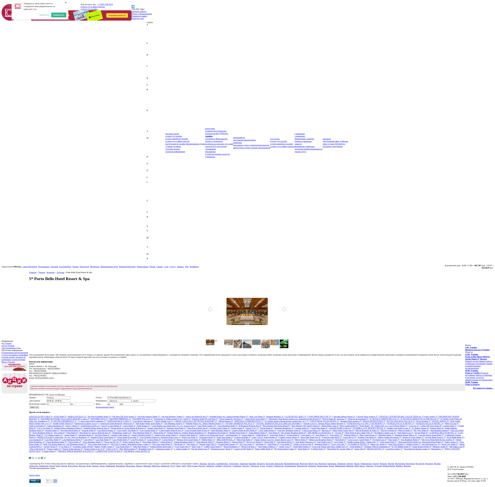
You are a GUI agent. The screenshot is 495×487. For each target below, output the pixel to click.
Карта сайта (34, 475)
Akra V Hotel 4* (72, 426)
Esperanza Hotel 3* (207, 437)
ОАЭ (149, 166)
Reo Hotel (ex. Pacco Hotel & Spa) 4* (95, 433)
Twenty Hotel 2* (51, 447)
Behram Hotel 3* (351, 435)
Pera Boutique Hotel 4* (142, 433)
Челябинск (194, 267)
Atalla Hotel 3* (262, 435)
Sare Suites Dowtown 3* (305, 442)
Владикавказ (44, 267)
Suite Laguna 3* (451, 442)
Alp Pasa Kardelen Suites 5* (99, 416)
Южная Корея (153, 256)
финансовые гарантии (304, 139)
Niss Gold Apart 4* (38, 449)
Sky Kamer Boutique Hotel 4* (293, 433)
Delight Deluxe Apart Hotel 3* (103, 437)
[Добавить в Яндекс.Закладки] (45, 458)
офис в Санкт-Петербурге (334, 144)
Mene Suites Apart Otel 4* (343, 430)
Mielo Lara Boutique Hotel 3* (321, 440)
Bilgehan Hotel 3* (386, 435)
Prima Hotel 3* (167, 442)
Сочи (166, 267)
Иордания (151, 99)
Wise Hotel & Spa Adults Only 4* (359, 433)
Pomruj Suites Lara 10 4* (94, 449)
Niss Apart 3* (393, 440)
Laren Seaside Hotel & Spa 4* (197, 430)
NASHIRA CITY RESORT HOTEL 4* (369, 428)
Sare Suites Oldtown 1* (268, 447)
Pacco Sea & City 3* (112, 442)
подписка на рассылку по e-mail (219, 144)
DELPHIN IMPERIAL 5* (120, 419)
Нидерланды (152, 159)
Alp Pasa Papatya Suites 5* (149, 416)
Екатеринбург (65, 267)
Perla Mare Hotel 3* (151, 442)
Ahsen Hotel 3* (70, 435)
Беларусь (150, 48)
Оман (149, 168)
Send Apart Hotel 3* (388, 442)
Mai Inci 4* (326, 430)
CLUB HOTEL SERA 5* (295, 416)
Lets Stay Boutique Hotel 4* (289, 430)
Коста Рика (151, 124)
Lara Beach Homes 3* (106, 430)
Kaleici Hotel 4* (437, 428)
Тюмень (180, 267)
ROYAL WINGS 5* (440, 421)
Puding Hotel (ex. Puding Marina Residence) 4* (187, 433)
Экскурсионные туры (11, 348)
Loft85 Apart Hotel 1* (213, 447)
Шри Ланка (359, 466)
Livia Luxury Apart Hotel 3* (359, 440)
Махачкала (95, 267)
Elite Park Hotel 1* (141, 447)
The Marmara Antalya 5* (174, 423)
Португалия (152, 175)
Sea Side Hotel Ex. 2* (431, 444)
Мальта (150, 147)
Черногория (152, 233)
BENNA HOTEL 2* (375, 449)
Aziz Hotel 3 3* (336, 435)
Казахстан (151, 113)
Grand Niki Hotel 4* (319, 428)
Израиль (150, 92)
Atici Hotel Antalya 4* (207, 426)
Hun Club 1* (197, 447)
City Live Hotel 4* (45, 428)
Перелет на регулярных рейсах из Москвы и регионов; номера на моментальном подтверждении (479, 361)
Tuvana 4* (339, 433)
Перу (149, 173)
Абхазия (150, 27)
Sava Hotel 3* (340, 442)
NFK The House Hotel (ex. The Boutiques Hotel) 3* (64, 444)
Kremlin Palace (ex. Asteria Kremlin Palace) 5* (229, 416)
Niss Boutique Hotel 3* (410, 440)
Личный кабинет (138, 11)
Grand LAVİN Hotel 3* (244, 449)
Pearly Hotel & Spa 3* (132, 442)
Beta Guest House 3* (368, 435)
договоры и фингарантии (216, 139)
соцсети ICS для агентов (216, 146)
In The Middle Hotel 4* (401, 447)
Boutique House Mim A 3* (406, 435)
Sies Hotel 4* (274, 433)
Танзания (151, 205)
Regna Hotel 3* (238, 442)
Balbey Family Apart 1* (104, 447)
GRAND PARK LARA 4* (340, 428)
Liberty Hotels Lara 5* (164, 421)
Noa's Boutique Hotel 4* (42, 433)
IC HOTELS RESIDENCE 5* (64, 421)
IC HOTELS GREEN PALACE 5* (384, 419)
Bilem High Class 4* (330, 426)
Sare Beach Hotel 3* (285, 442)
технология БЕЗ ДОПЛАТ (216, 134)
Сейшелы (151, 191)
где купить (275, 139)
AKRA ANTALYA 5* (77, 416)
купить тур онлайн (89, 9)
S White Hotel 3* (318, 449)
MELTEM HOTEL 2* (226, 440)
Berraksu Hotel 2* (322, 444)
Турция (150, 210)
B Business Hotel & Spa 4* (250, 426)
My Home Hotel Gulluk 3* (285, 449)
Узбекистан (152, 214)
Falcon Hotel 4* (266, 428)
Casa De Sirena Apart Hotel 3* (431, 435)
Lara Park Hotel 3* (103, 440)
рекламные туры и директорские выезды (251, 145)
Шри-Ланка (152, 245)
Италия (150, 108)
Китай (149, 122)
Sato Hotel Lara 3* (325, 442)
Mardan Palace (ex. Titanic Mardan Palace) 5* (205, 423)
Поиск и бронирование (141, 14)
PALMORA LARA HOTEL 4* (137, 451)
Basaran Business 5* (275, 416)
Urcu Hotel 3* (286, 444)
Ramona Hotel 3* (224, 442)
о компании (300, 134)
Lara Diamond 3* (36, 440)
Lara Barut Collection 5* (143, 421)
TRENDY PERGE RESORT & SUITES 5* (76, 451)
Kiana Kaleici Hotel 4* (421, 447)
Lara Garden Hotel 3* (149, 430)
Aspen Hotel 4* (248, 435)
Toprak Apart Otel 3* (208, 444)
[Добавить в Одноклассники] (36, 458)
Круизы (82, 466)
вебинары (237, 143)
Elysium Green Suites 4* (220, 428)
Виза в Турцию (8, 362)
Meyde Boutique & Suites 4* (367, 430)
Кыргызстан (152, 129)
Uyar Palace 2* (65, 447)
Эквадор (150, 249)
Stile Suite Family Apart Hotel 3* (149, 423)
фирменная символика (305, 146)
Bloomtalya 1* (437, 449)
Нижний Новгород (127, 267)
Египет (150, 87)
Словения (151, 198)
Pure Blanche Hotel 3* (206, 442)
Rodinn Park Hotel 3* (239, 433)
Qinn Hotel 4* (72, 433)
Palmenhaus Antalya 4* (121, 433)
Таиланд (150, 203)
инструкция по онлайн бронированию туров (185, 144)
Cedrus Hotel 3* (450, 426)
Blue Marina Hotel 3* (128, 449)
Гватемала (151, 69)
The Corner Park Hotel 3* (98, 444)
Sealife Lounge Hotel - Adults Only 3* (363, 442)
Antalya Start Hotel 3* (189, 435)
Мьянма (150, 154)
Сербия (150, 194)
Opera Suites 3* (74, 442)
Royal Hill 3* (270, 442)
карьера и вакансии (303, 141)
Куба (149, 126)
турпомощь (210, 157)
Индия (149, 94)
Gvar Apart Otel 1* (183, 447)
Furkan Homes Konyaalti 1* (162, 447)
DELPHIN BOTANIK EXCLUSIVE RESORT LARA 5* (65, 419)
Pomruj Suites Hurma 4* (73, 449)
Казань (76, 267)
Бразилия (151, 52)
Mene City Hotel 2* (379, 444)
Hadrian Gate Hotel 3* (367, 437)
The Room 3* (179, 444)
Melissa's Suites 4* (440, 447)
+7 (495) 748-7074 (105, 4)
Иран (149, 101)
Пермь (152, 267)
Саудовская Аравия (155, 184)
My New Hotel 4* (421, 430)
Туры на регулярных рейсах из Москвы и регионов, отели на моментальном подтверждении (478, 375)
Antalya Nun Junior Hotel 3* (166, 435)
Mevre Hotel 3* (301, 440)
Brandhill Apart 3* (146, 449)
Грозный (54, 267)
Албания (150, 34)
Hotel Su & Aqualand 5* (358, 419)
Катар (149, 117)
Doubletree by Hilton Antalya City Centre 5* (172, 419)
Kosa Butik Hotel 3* (455, 437)
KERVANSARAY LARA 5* (119, 421)
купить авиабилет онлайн (176, 139)
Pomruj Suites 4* (54, 449)
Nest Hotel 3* (340, 440)
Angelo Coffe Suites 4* (120, 435)
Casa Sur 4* (414, 426)
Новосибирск (143, 267)
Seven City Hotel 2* (449, 444)
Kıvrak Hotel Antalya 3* (436, 437)
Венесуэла (151, 62)
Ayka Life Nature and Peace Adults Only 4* (330, 447)
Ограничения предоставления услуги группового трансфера (15, 354)
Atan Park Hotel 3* (278, 435)
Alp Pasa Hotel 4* (102, 435)
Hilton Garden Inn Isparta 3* (389, 437)
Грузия (149, 75)
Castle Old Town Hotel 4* (431, 426)
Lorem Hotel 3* (168, 440)
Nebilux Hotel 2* (413, 444)
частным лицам (172, 134)
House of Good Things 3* (413, 437)
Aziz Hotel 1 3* (307, 435)
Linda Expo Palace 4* (311, 430)
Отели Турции (8, 346)
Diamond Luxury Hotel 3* (222, 449)
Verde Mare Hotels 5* (302, 447)
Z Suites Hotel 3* (49, 451)
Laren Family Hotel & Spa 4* (171, 430)
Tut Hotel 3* (261, 444)
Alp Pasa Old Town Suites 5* (124, 416)
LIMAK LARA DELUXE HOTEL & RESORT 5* (196, 421)
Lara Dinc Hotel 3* (53, 440)
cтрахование (210, 149)
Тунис (149, 208)
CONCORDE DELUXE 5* (319, 416)
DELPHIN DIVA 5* (99, 419)
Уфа (186, 267)
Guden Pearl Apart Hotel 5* (256, 419)
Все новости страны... (483, 388)
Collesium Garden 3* (164, 449)
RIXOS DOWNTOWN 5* (374, 421)
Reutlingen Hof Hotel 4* (218, 433)
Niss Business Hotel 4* (439, 430)
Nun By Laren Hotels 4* (111, 426)
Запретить (44, 15)
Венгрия (150, 59)
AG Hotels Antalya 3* (54, 435)
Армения (151, 41)
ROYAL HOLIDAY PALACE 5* (401, 421)
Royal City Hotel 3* (255, 442)
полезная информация (175, 152)
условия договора (173, 146)
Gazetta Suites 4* (302, 428)
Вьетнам (150, 64)
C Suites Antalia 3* (182, 449)
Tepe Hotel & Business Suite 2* (417, 449)
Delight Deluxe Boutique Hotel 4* (68, 428)
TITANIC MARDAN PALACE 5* (240, 423)
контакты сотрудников (333, 146)
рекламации (210, 152)
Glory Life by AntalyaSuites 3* (265, 437)
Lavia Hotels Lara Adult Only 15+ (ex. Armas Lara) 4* (173, 426)
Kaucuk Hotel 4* (89, 430)
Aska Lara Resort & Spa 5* (197, 416)
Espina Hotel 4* (237, 428)
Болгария (151, 50)
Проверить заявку (139, 16)
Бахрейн (150, 45)
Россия (150, 180)
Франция (151, 224)
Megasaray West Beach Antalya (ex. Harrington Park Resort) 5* (295, 419)
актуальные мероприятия (244, 140)
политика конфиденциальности (309, 149)
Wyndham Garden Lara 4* (385, 433)
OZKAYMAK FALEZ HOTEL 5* (324, 421)
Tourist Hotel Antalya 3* (228, 444)
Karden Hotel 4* (52, 430)
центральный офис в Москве (335, 141)
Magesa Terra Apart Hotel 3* (188, 440)
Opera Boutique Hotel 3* (56, 442)
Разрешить (58, 15)
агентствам (210, 129)
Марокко (150, 150)
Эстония (150, 252)
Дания (149, 80)
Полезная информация (13, 350)
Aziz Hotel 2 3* (322, 435)
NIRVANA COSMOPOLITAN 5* (249, 421)
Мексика (150, 152)
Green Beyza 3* (349, 437)
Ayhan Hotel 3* (293, 435)
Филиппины (152, 219)
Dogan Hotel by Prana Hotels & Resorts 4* (128, 428)
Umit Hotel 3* (273, 444)
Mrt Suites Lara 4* (457, 447)
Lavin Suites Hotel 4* (267, 430)
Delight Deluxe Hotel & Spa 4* (97, 428)
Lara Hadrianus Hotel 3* (72, 440)
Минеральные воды (109, 267)
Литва (149, 136)
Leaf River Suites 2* (394, 449)
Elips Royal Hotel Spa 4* (197, 428)
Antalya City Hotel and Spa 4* (211, 435)
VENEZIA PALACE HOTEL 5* (400, 423)
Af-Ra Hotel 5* (60, 416)
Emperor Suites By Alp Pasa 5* (205, 419)
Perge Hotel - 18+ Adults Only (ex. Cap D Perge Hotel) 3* (383, 426)
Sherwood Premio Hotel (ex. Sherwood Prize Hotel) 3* (420, 442)
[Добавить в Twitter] (39, 458)
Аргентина (151, 38)
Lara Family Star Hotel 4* (127, 430)
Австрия (150, 29)
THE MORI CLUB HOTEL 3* (320, 433)
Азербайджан (152, 31)
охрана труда (300, 152)
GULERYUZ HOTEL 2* (358, 444)
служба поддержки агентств (217, 154)
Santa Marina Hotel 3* (258, 433)
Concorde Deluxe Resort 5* (343, 416)
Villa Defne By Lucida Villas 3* (340, 449)
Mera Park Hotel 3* (245, 440)
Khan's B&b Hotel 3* (264, 449)
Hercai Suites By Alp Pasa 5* (335, 419)
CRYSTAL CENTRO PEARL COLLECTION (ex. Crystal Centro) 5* (408, 416)
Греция (150, 73)
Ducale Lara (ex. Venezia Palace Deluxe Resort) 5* (325, 423)
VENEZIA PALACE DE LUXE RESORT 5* (366, 423)
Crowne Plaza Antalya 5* (367, 416)
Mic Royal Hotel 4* (389, 430)
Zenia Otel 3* (360, 449)
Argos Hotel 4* (129, 426)
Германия (151, 71)
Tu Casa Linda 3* (247, 444)
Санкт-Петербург (29, 267)
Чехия (149, 235)
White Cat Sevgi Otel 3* (304, 444)
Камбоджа (151, 115)
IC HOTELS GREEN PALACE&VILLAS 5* (420, 419)
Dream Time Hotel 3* (157, 428)
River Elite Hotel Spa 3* (311, 437)
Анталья (60, 272)
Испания (150, 106)
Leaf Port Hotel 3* (138, 440)
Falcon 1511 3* (252, 428)
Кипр (149, 120)
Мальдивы (151, 145)
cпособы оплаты (172, 149)
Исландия (151, 103)
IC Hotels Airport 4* (420, 428)
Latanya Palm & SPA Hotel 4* (244, 430)
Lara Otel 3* (89, 440)
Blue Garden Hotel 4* (349, 426)
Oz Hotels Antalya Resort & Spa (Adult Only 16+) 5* (287, 421)
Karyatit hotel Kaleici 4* (71, 430)
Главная (32, 272)
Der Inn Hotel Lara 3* (200, 449)
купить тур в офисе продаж (93, 7)
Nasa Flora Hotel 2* (396, 444)
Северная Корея (153, 187)
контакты (327, 139)
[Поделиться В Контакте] (42, 458)
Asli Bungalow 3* (233, 435)
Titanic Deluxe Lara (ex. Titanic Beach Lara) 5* (273, 440)
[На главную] (10, 20)
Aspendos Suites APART (83, 447)
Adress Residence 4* (55, 426)
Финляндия (152, 221)
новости (298, 144)
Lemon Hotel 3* (154, 440)
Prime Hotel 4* (160, 433)
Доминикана (152, 82)
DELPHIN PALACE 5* (143, 419)
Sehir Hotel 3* (304, 449)
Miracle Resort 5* (226, 421)
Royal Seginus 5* (423, 421)
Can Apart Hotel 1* (124, 447)
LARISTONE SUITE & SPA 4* (109, 451)
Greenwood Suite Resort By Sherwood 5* (117, 423)
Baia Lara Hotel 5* (257, 416)
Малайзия (151, 143)
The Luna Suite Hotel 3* (162, 444)
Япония (150, 263)
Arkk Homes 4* (143, 426)
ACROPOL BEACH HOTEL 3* (443, 433)
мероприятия (239, 138)
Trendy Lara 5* (285, 447)
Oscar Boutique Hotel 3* (93, 442)
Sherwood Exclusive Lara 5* (86, 423)
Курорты (51, 272)
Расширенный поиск (105, 407)
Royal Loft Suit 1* (249, 447)
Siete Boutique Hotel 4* (221, 430)
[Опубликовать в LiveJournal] (33, 458)
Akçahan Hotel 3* (86, 435)
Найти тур (34, 407)
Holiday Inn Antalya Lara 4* (399, 428)
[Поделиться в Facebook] (30, 458)
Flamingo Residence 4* (284, 428)
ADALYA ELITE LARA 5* (40, 416)
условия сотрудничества (215, 131)
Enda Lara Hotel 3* (190, 437)
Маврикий (151, 140)
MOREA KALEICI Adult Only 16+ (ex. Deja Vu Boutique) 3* (63, 437)
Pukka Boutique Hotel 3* (184, 442)
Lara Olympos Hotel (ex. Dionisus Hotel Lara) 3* (160, 437)
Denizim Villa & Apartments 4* (377, 447)
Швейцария (152, 240)
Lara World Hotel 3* (121, 440)
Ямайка (150, 261)
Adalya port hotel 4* (37, 426)
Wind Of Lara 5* (452, 423)
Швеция (150, 242)
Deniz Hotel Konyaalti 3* (127, 437)
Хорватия (151, 228)
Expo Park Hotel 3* (225, 437)
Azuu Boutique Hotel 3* (227, 426)
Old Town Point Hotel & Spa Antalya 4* (438, 440)
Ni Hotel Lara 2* (380, 440)
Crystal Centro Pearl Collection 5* (92, 421)
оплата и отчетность (214, 141)
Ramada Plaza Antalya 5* (351, 421)
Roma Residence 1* (232, 447)
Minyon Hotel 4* (405, 430)
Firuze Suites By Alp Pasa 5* (231, 419)
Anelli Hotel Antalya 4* (90, 426)
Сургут (173, 267)
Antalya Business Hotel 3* (142, 435)
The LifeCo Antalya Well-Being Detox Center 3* (131, 444)
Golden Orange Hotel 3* (289, 437)
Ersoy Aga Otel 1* (339, 444)
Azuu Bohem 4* (356, 447)
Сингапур (151, 196)
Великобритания (154, 57)
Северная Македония (156, 189)
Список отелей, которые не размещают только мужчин (14, 358)
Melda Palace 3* (208, 440)
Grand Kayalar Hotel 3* (332, 437)
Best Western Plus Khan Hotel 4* (276, 426)
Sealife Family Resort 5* (63, 423)
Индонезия (151, 96)
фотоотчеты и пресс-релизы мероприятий (251, 148)
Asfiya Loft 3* (112, 449)
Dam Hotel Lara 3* (405, 433)
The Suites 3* (192, 444)
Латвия (150, 133)
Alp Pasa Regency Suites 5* (172, 416)
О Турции (7, 343)
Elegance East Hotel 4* (176, 428)
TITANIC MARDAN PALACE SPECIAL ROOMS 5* (279, 423)
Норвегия (151, 161)
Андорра (150, 36)
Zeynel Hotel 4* (421, 433)
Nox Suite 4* (59, 433)
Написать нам (137, 18)
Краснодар (84, 267)
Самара (159, 267)
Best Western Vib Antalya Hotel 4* (306, 426)
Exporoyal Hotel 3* (242, 437)
